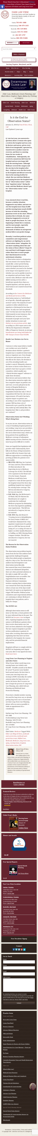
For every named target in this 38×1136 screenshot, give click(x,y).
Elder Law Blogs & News (14, 734)
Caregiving (6, 110)
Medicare (14, 110)
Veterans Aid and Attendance (11, 1083)
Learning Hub (18, 75)
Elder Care (25, 102)
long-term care (25, 741)
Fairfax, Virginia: (8, 887)
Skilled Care (22, 738)
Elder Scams (31, 110)
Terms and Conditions (27, 1129)
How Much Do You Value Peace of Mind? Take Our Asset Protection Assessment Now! (19, 60)
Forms (31, 72)
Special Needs (9, 106)
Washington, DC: (8, 926)
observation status (12, 745)
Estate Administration (9, 1040)
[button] (2, 6)
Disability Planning (8, 1100)
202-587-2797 (20, 35)
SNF (20, 745)
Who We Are (15, 68)
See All (6, 855)
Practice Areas (9, 72)
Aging (31, 106)
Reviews (15, 42)
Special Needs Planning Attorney (12, 1107)
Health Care (22, 110)
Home (7, 68)
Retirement (24, 106)
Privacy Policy (16, 1129)
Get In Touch (26, 42)
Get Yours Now (23, 874)
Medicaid (32, 102)
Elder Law (6, 102)
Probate (17, 106)
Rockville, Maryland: (9, 907)
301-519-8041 (22, 29)
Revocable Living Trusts (10, 1019)
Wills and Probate (8, 1033)
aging (7, 743)
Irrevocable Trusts (8, 1037)
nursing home (15, 743)
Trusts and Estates (8, 1016)
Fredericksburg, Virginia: (11, 897)
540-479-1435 (24, 26)
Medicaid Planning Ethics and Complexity (14, 1076)
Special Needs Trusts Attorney (11, 1111)
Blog (24, 72)
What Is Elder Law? (8, 1069)
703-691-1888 (21, 22)
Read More (6, 809)
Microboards (6, 1120)
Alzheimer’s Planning (9, 1090)
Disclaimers (8, 1129)
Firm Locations (28, 75)
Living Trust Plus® (8, 1023)
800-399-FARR (22, 38)
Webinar (32, 2)
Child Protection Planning (10, 1097)
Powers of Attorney (8, 1026)
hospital (23, 743)
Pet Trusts (5, 1053)
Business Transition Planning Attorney (13, 1056)
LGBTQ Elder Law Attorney (11, 1104)
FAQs (18, 72)
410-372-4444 (22, 32)
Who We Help (26, 68)
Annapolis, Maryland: (9, 917)
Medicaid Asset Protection (10, 1072)
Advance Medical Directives (11, 1030)
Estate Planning (15, 102)
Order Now (23, 827)
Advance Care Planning (9, 1093)
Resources (8, 75)
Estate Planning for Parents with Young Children (16, 1044)
